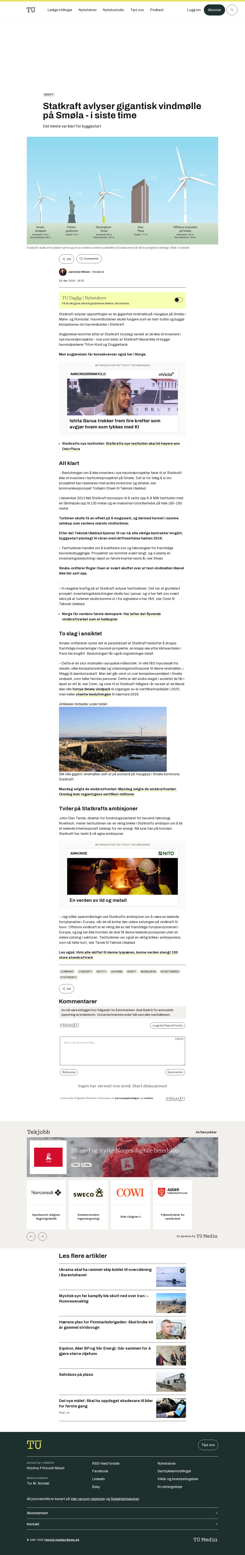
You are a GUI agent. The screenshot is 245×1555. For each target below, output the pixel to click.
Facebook (100, 1471)
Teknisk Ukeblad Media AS (61, 1540)
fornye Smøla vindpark (91, 689)
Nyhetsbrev (170, 971)
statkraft (68, 977)
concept (85, 971)
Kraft (48, 94)
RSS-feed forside (105, 1463)
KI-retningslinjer (170, 1487)
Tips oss (208, 1445)
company (67, 971)
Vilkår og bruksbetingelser (178, 1479)
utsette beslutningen (93, 694)
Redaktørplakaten (125, 1499)
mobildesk (148, 971)
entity (101, 971)
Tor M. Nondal (38, 1483)
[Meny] (232, 10)
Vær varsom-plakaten (88, 1499)
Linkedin (98, 1479)
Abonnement (37, 1513)
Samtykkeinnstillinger (174, 1471)
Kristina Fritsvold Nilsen (46, 1468)
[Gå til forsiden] (31, 10)
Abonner (214, 10)
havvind (117, 971)
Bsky (96, 1487)
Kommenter (91, 258)
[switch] (179, 299)
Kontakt (33, 1524)
